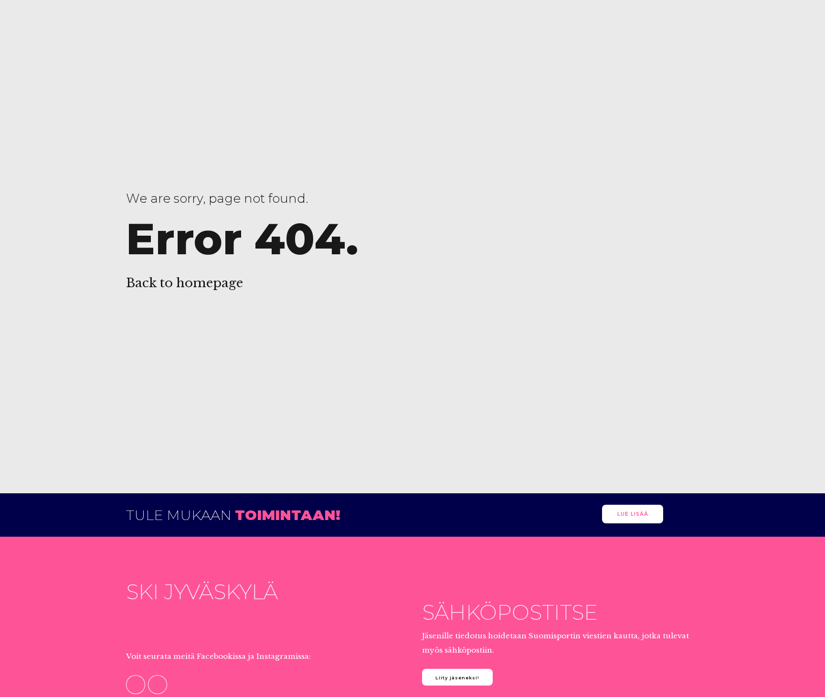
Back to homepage (184, 283)
